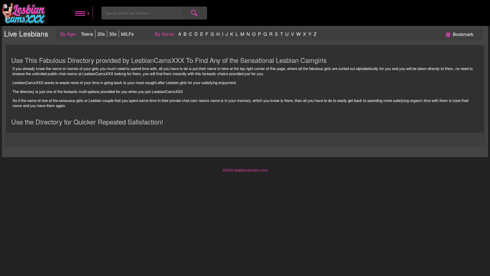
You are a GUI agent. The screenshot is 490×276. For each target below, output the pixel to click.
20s (101, 33)
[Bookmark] (448, 34)
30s (113, 33)
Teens (87, 33)
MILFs (127, 33)
